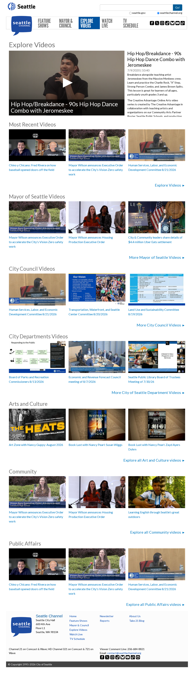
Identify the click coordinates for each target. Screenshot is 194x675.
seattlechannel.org (171, 12)
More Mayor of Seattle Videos (155, 257)
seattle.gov (139, 12)
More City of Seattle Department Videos (146, 392)
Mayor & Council (66, 23)
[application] (66, 83)
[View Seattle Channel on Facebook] (102, 657)
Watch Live (107, 23)
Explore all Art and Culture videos (152, 460)
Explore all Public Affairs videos (153, 604)
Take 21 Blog (136, 620)
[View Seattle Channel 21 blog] (133, 657)
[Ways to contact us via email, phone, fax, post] (138, 657)
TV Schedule (130, 23)
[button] (66, 82)
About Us (135, 616)
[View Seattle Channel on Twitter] (107, 657)
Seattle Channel (49, 616)
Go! (177, 7)
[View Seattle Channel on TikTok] (117, 657)
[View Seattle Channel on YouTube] (128, 657)
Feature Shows (44, 23)
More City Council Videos (159, 325)
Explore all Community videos (155, 532)
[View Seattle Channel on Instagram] (112, 657)
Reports (105, 620)
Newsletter (106, 616)
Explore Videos (87, 23)
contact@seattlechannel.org (124, 653)
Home (73, 616)
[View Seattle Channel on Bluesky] (122, 657)
